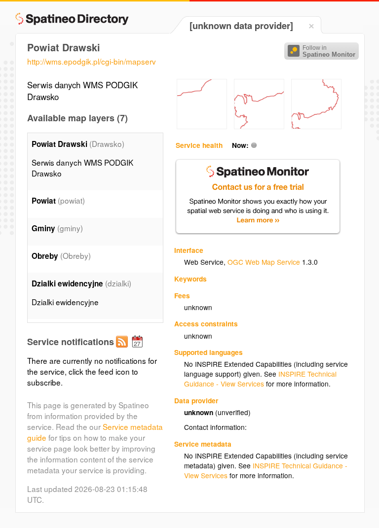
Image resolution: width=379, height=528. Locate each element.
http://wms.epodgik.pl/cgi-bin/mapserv (91, 61)
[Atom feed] (123, 349)
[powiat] (202, 126)
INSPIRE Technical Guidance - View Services (260, 378)
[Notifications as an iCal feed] (139, 349)
